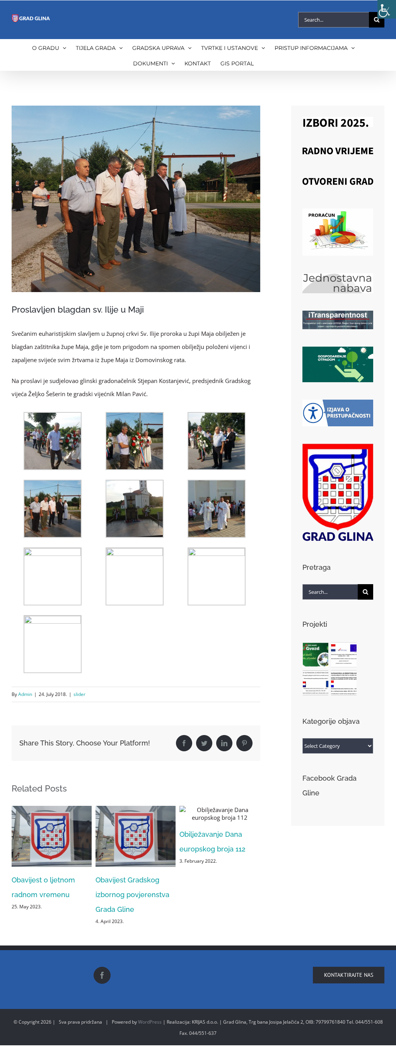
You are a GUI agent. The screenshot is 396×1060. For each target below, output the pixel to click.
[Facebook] (102, 1033)
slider (79, 694)
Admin (25, 694)
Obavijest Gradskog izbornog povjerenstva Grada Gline (48, 894)
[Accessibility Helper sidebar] (386, 9)
